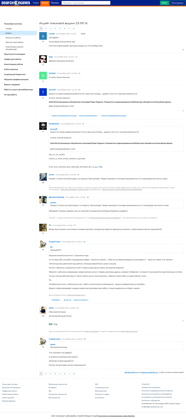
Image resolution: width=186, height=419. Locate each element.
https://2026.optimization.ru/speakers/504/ (74, 189)
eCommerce (99, 397)
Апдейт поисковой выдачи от (89, 115)
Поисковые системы (13, 23)
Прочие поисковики (14, 42)
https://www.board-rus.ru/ (76, 295)
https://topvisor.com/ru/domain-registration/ (105, 218)
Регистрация (177, 2)
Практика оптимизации (14, 54)
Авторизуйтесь (131, 372)
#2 (79, 73)
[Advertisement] (93, 12)
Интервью (52, 387)
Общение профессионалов (16, 79)
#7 (75, 225)
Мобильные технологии (58, 384)
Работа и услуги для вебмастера (18, 89)
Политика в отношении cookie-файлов (157, 394)
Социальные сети (102, 387)
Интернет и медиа (102, 394)
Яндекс (9, 33)
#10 (84, 339)
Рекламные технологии (58, 394)
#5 (78, 174)
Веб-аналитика (54, 397)
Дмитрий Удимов (56, 197)
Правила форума (8, 401)
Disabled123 (54, 123)
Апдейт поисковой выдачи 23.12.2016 (64, 115)
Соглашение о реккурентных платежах (157, 397)
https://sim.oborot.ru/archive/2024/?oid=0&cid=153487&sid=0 (122, 189)
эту (96, 166)
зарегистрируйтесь (149, 372)
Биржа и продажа (12, 84)
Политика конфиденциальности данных (157, 391)
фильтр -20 (67, 300)
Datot (51, 307)
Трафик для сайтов (12, 59)
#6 (88, 197)
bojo (51, 56)
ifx (50, 225)
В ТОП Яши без (56, 300)
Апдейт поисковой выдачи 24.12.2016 (113, 115)
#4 (83, 124)
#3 (79, 90)
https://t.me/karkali (91, 331)
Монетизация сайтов (13, 64)
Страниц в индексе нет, (81, 300)
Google (9, 28)
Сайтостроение (11, 69)
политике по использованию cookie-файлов (116, 416)
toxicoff (52, 89)
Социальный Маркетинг (15, 74)
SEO (50, 391)
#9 (77, 308)
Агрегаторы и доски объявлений (14, 47)
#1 (76, 57)
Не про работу (10, 94)
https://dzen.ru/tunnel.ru (130, 331)
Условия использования (151, 387)
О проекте (146, 384)
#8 (84, 242)
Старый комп (54, 241)
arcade (52, 33)
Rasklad (52, 73)
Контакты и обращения (151, 400)
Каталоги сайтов (13, 37)
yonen (51, 174)
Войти (164, 2)
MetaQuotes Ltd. (157, 407)
